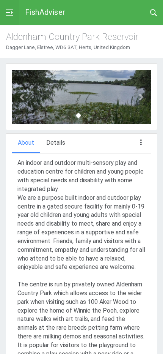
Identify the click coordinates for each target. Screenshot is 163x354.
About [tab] (26, 142)
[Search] (153, 12)
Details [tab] (55, 142)
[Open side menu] (9, 12)
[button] (22, 97)
